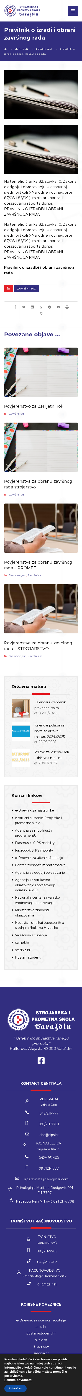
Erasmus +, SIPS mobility (35, 843)
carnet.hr (22, 942)
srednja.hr (22, 950)
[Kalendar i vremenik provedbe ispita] (21, 708)
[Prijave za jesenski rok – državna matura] (21, 758)
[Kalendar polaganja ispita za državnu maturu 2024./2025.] (21, 731)
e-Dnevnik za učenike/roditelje (39, 858)
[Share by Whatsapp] (41, 307)
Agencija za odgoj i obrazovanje (40, 873)
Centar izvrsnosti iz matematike (40, 865)
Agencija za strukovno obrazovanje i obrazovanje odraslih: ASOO (35, 885)
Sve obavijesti (17, 575)
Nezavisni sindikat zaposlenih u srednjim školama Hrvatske (39, 925)
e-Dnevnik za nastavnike (34, 810)
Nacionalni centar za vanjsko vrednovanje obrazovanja (37, 900)
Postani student (28, 957)
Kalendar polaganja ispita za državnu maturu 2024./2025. (49, 731)
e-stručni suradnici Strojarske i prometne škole (38, 820)
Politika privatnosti (18, 1380)
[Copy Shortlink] (41, 313)
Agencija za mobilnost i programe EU (33, 833)
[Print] (67, 307)
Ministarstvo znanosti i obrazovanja (32, 912)
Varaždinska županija (31, 935)
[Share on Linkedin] (32, 307)
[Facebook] (41, 1062)
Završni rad (26, 288)
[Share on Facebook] (15, 307)
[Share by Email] (58, 307)
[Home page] (5, 49)
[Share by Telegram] (49, 307)
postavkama (13, 1376)
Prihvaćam (15, 1388)
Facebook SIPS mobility (34, 850)
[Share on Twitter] (23, 307)
